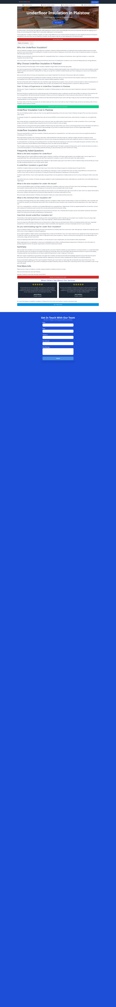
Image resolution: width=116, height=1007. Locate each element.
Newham (19, 274)
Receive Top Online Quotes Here (58, 277)
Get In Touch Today (58, 39)
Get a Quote (58, 22)
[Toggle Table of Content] (30, 43)
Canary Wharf (42, 274)
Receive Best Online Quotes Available (58, 106)
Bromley (36, 274)
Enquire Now (58, 308)
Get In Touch (95, 2)
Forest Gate (30, 274)
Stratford (24, 274)
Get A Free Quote (58, 304)
